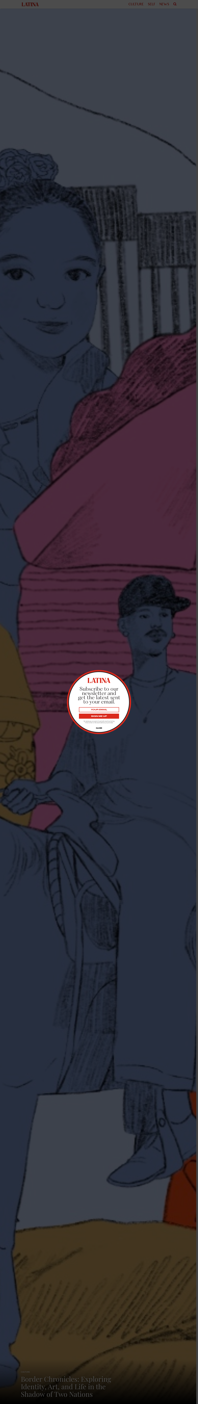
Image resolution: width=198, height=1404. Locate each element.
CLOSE (99, 728)
